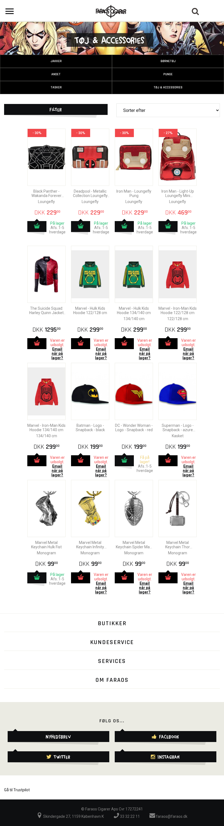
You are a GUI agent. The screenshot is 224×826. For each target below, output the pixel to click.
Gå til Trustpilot (17, 790)
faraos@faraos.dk (171, 816)
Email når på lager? (57, 353)
